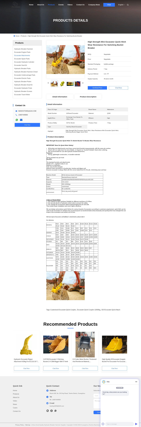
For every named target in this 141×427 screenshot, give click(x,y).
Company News (94, 5)
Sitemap (27, 425)
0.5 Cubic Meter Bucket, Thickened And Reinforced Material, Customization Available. (84, 360)
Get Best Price (97, 88)
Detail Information (59, 97)
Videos (70, 5)
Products (51, 5)
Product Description (88, 97)
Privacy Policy (19, 425)
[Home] (15, 5)
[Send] (136, 424)
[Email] (21, 119)
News (15, 404)
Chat (109, 5)
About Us (40, 5)
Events (61, 5)
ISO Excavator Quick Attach (110, 310)
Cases (15, 408)
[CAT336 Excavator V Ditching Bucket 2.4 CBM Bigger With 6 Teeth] (55, 344)
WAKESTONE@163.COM (27, 111)
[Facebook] (51, 411)
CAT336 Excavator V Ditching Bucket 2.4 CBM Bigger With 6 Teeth (55, 360)
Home (31, 5)
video (15, 401)
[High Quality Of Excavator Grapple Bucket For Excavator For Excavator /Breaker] (114, 344)
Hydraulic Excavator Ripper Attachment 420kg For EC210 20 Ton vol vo (26, 360)
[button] (16, 349)
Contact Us (80, 5)
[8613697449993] (55, 411)
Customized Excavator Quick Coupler (63, 310)
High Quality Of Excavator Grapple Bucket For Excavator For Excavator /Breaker (114, 360)
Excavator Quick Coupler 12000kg (88, 310)
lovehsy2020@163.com (57, 406)
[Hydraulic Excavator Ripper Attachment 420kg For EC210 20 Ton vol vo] (26, 344)
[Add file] (103, 424)
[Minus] (136, 382)
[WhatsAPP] (16, 119)
